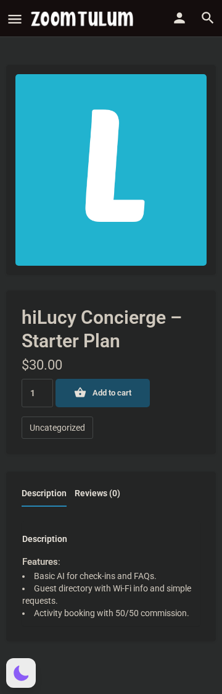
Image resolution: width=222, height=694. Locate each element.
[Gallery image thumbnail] (111, 170)
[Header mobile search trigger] (208, 18)
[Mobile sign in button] (179, 18)
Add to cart (111, 392)
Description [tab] (44, 493)
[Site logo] (84, 18)
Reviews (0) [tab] (97, 493)
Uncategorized (57, 428)
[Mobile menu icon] (14, 19)
